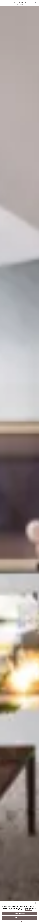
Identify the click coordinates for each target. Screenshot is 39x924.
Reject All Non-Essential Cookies (19, 917)
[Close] (35, 903)
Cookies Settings (19, 921)
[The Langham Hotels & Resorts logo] (20, 3)
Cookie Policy (28, 910)
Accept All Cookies (19, 913)
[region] (19, 912)
